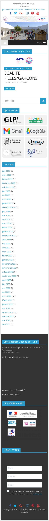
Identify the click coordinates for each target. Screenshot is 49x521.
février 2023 (7, 256)
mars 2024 (6, 223)
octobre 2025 (8, 187)
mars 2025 (6, 199)
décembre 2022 (8, 264)
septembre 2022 (9, 276)
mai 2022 (6, 288)
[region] (24, 31)
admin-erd (23, 82)
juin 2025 (6, 191)
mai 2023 (6, 243)
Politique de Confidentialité (13, 390)
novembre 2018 (9, 312)
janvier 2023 (7, 260)
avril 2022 (6, 292)
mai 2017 (6, 320)
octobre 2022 (8, 272)
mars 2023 (6, 251)
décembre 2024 (8, 207)
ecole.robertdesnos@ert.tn (18, 357)
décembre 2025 (8, 183)
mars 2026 (6, 175)
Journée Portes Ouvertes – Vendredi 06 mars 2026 (23, 9)
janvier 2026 (7, 179)
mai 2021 (6, 308)
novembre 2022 (9, 268)
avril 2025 (6, 195)
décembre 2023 (8, 235)
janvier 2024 (7, 231)
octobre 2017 (8, 316)
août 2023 (6, 239)
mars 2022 (6, 296)
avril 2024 (6, 219)
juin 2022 (6, 284)
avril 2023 (6, 247)
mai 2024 (6, 215)
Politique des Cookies (11, 394)
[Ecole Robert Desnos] (24, 17)
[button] (39, 42)
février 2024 (7, 227)
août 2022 (6, 280)
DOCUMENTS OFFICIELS (14, 68)
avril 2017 (6, 324)
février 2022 (7, 300)
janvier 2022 (7, 304)
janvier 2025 (7, 203)
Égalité (28, 68)
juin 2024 (6, 211)
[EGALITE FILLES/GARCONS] (24, 57)
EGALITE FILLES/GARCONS (21, 75)
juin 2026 (6, 171)
